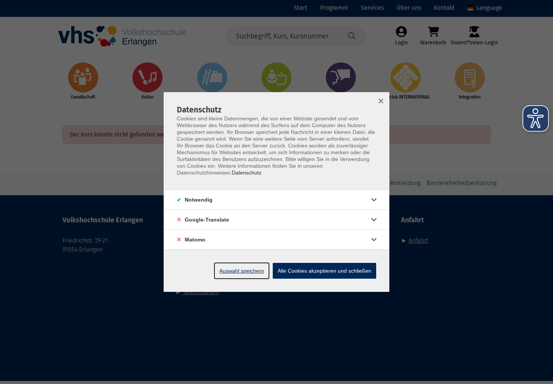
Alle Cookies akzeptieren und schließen (324, 271)
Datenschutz (246, 173)
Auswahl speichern (241, 271)
